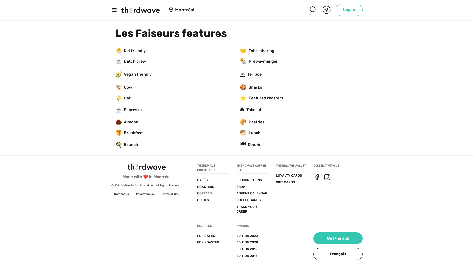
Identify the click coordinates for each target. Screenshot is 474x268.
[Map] (327, 10)
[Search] (313, 10)
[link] (349, 10)
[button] (338, 254)
